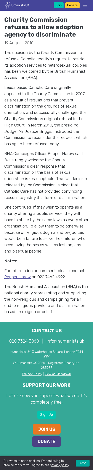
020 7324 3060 (24, 341)
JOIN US (46, 429)
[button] (84, 5)
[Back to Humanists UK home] (17, 5)
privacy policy (59, 465)
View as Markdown (58, 374)
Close (83, 463)
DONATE (46, 441)
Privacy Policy (32, 374)
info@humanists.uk (65, 341)
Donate (72, 5)
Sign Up (46, 415)
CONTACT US (47, 330)
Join (59, 5)
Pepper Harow (17, 276)
